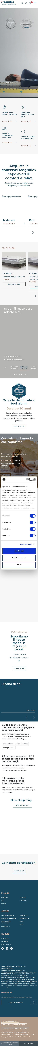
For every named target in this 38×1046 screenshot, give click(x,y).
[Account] (26, 3)
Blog (21, 924)
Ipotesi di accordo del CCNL (15, 1028)
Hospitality (23, 915)
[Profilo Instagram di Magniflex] (7, 948)
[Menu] (34, 3)
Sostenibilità (5, 926)
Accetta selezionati (19, 558)
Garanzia (4, 941)
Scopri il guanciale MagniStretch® (19, 71)
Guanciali (23, 897)
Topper (3, 904)
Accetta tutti (19, 551)
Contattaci (30, 1043)
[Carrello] (30, 3)
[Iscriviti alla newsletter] (34, 1002)
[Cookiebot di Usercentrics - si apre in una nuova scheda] (27, 479)
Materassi (4, 897)
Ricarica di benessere (8, 918)
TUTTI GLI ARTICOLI (22, 805)
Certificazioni (24, 918)
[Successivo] (11, 82)
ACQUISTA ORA (14, 284)
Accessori (23, 900)
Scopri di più (7, 121)
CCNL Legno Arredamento (14, 1025)
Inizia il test (17, 374)
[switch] (33, 522)
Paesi (32, 1034)
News (21, 921)
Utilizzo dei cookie (21, 1032)
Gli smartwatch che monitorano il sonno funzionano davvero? (13, 781)
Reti (2, 900)
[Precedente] (7, 82)
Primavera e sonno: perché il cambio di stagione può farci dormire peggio (18, 759)
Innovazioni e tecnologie (6, 922)
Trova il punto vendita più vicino (10, 1043)
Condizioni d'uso (6, 1034)
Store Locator (6, 944)
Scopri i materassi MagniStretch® (19, 62)
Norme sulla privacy (7, 1032)
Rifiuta (19, 565)
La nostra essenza (7, 915)
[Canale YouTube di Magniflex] (11, 948)
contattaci (5, 938)
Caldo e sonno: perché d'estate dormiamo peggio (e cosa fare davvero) (18, 727)
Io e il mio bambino (23, 368)
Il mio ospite (33, 368)
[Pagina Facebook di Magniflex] (2, 948)
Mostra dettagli (26, 544)
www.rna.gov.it (5, 987)
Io (5, 367)
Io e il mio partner (14, 368)
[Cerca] (22, 3)
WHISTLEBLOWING (10, 1021)
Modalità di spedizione (21, 1034)
